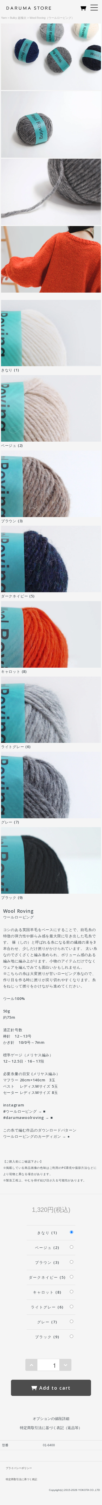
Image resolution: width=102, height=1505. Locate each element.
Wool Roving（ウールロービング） (52, 17)
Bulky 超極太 (18, 17)
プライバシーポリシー (19, 1468)
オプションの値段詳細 (51, 1419)
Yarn (4, 17)
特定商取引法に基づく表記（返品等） (51, 1428)
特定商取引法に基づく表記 (21, 1479)
